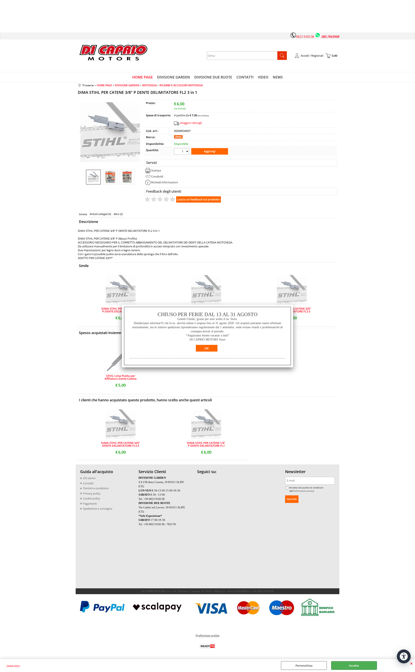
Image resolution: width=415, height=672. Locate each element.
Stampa (156, 170)
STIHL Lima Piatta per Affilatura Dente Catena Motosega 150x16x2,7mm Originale (120, 377)
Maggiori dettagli (191, 123)
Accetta (354, 665)
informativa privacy (304, 490)
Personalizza (304, 665)
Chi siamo (89, 478)
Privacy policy (92, 493)
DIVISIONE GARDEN (173, 77)
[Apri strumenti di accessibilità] (404, 656)
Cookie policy (13, 665)
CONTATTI (245, 77)
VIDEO (263, 77)
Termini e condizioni (96, 488)
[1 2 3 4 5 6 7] (182, 152)
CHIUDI (411, 663)
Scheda (83, 214)
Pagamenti (90, 504)
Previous (80, 132)
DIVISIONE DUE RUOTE (213, 77)
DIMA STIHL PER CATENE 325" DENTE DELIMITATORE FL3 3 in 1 (120, 444)
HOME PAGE (142, 77)
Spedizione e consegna (97, 508)
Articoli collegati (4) (100, 214)
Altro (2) (118, 214)
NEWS (278, 77)
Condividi (157, 176)
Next (140, 132)
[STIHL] (178, 137)
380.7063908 (330, 36)
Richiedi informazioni (164, 182)
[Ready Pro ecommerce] (207, 646)
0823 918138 (305, 36)
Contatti (88, 483)
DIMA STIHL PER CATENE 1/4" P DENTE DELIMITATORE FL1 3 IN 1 (120, 310)
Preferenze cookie (207, 635)
